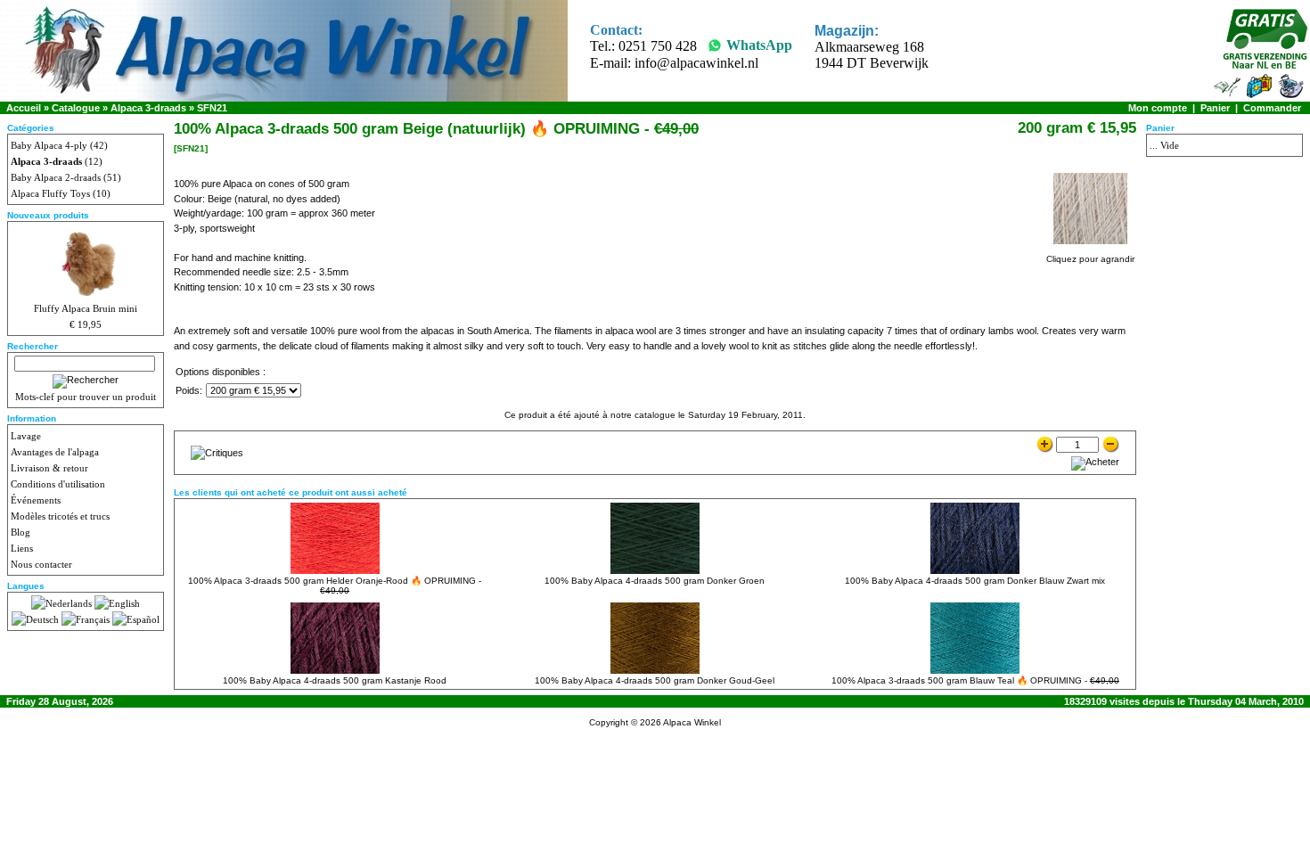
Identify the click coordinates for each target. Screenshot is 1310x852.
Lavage (26, 435)
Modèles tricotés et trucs (60, 516)
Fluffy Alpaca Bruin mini (85, 308)
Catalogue (76, 107)
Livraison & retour (49, 468)
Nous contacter (41, 564)
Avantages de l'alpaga (55, 451)
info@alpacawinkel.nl (696, 62)
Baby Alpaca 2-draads (56, 177)
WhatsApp (759, 45)
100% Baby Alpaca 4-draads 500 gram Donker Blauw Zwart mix (975, 581)
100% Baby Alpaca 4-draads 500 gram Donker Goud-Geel (654, 680)
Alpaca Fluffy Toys (50, 193)
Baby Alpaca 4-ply (49, 145)
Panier (1215, 107)
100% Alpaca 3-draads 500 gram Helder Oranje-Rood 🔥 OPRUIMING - (334, 585)
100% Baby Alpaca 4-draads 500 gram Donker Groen (654, 581)
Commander (1272, 107)
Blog (20, 532)
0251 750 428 (657, 45)
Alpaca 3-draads (148, 107)
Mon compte (1157, 107)
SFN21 (212, 107)
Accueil (23, 107)
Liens (22, 548)
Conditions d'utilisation (58, 484)
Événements (36, 500)
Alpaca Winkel (692, 722)
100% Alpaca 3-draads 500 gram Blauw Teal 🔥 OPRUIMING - (975, 680)
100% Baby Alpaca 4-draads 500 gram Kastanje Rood (334, 680)
